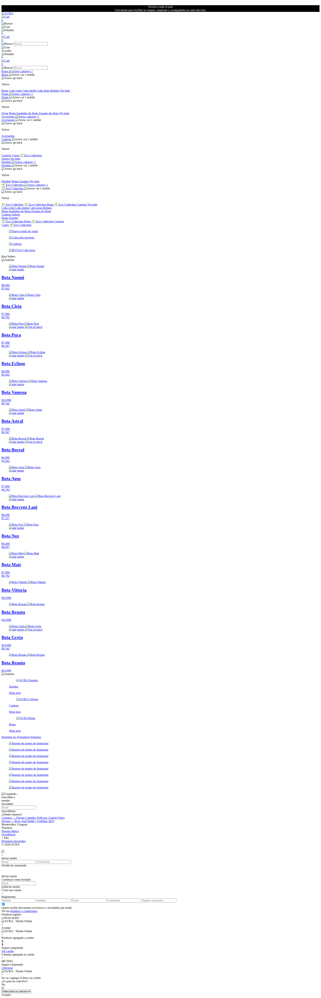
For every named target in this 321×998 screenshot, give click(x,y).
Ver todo (65, 90)
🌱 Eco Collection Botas (39, 204)
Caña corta (15, 90)
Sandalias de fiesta (28, 113)
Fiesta (5, 94)
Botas (5, 71)
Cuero (16, 155)
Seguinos (35, 737)
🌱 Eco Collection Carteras (70, 204)
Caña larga (43, 90)
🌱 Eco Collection (31, 155)
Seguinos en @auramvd (15, 737)
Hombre (6, 162)
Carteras (6, 139)
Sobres (5, 158)
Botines (55, 90)
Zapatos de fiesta (49, 113)
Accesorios (8, 116)
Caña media (29, 90)
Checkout (7, 967)
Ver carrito (7, 951)
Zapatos (24, 181)
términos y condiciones (23, 911)
